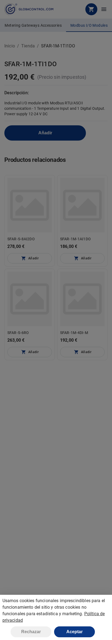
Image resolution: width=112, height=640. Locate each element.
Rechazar (31, 631)
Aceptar (74, 631)
